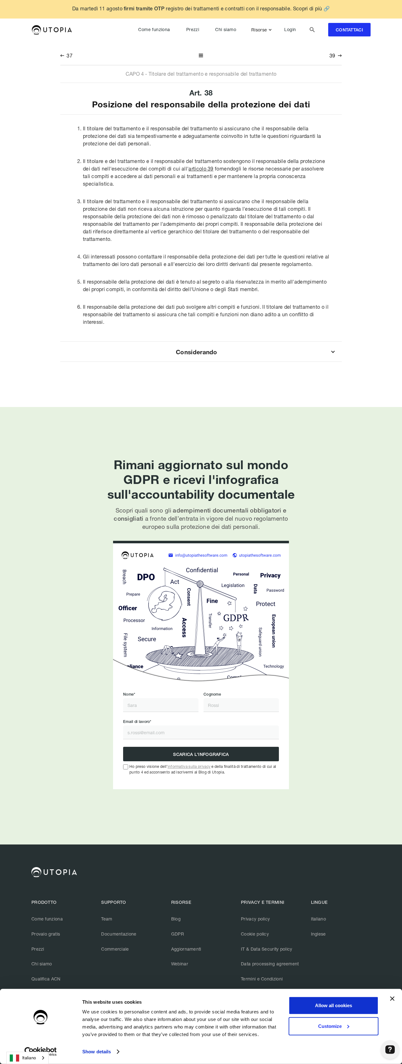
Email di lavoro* (137, 721)
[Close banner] (392, 998)
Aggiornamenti (186, 949)
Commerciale (115, 949)
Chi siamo (225, 29)
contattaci (349, 30)
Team (106, 918)
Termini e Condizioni (262, 978)
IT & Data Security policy (266, 949)
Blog (176, 918)
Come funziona (154, 29)
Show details (96, 1051)
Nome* (129, 694)
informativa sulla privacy (189, 766)
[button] (262, 30)
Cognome (212, 694)
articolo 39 (200, 168)
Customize (330, 1026)
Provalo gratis (45, 933)
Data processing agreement (270, 963)
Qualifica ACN (46, 978)
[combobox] (27, 1058)
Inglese (318, 933)
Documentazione (118, 933)
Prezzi (192, 29)
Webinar (179, 963)
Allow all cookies (333, 1005)
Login (290, 29)
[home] (51, 30)
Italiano (318, 918)
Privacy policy (255, 918)
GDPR (177, 933)
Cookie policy (255, 933)
